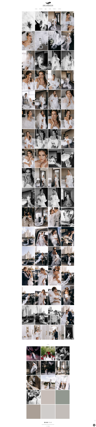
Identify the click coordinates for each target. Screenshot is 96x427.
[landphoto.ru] (48, 4)
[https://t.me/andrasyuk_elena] (47, 422)
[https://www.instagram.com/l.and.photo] (49, 422)
